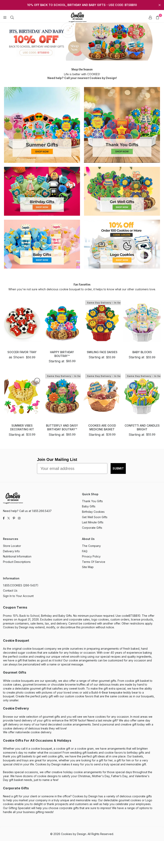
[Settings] (150, 17)
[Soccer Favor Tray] (22, 322)
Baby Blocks (142, 352)
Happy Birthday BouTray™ (62, 354)
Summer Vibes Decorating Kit (22, 427)
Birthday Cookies (93, 511)
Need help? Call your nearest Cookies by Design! (82, 78)
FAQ (84, 551)
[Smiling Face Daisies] (102, 322)
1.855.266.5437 (42, 511)
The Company (91, 545)
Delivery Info (11, 551)
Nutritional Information (17, 556)
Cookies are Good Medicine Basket (102, 427)
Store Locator (12, 545)
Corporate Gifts (92, 527)
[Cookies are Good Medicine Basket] (102, 396)
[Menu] (4, 17)
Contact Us (10, 590)
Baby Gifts (88, 506)
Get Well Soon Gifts (94, 517)
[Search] (12, 17)
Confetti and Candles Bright (142, 427)
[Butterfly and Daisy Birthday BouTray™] (62, 396)
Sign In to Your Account (18, 596)
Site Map (88, 567)
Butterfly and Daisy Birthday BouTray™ (62, 427)
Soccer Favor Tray (22, 352)
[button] (157, 17)
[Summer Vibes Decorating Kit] (22, 396)
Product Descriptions (17, 561)
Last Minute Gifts (92, 522)
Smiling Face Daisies (102, 352)
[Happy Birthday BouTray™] (62, 322)
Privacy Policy (91, 556)
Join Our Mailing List (57, 459)
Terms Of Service (93, 561)
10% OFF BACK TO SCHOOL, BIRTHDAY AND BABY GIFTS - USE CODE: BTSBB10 (82, 5)
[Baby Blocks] (142, 322)
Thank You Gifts (92, 501)
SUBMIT (118, 468)
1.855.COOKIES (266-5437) (20, 585)
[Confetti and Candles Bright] (142, 396)
